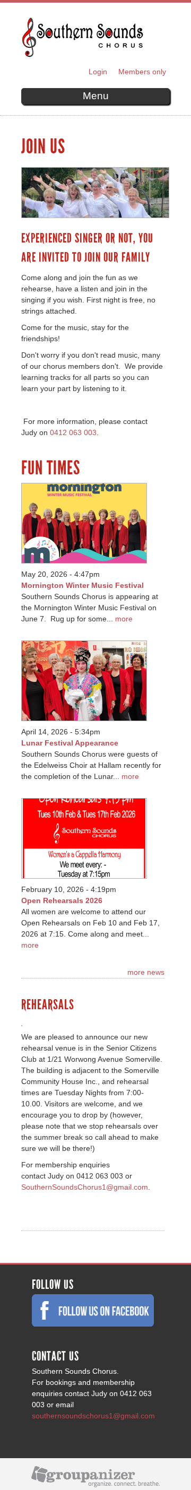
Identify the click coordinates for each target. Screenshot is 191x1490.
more (124, 618)
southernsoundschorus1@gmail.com (93, 1415)
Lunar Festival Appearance (69, 743)
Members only (142, 71)
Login (98, 71)
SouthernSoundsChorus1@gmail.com (84, 1187)
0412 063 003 (73, 432)
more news (145, 972)
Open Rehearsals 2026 (61, 900)
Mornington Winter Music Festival (82, 585)
